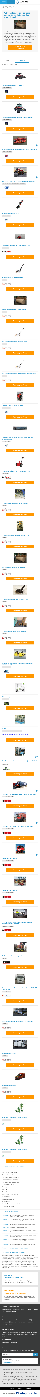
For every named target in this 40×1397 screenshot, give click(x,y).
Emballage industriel (8, 1261)
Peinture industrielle (7, 1264)
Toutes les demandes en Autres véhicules (15, 1248)
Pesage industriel (15, 1260)
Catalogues (21, 1322)
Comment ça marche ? (8, 1320)
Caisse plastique (7, 1187)
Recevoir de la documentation (20, 47)
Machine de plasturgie (27, 1263)
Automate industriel (20, 1264)
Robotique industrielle (28, 1260)
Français (11, 1388)
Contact (29, 1309)
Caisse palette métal (8, 1184)
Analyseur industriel (14, 1263)
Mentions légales (25, 1332)
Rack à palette (6, 1201)
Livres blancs (29, 1322)
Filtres (8, 60)
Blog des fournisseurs (22, 1320)
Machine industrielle (15, 1257)
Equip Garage (5, 1342)
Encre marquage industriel (9, 1172)
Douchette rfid (6, 1196)
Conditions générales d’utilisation (11, 1332)
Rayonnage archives (8, 1199)
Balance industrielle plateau (10, 1194)
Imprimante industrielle (21, 1255)
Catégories (5, 1322)
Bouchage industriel (7, 1255)
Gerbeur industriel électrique (10, 1177)
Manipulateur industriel (19, 1258)
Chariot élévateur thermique (10, 1175)
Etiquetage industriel (21, 1261)
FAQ (30, 1320)
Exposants (13, 1322)
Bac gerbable (6, 1192)
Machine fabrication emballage (18, 1266)
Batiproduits (14, 1342)
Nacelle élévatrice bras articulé (11, 1204)
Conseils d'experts (7, 1324)
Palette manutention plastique (10, 1182)
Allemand (28, 1388)
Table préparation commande (10, 1179)
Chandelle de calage (8, 1206)
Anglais (20, 1388)
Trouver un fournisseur (19, 1309)
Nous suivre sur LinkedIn (9, 1311)
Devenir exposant (6, 1309)
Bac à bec (5, 1189)
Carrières (35, 1309)
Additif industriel (27, 1257)
